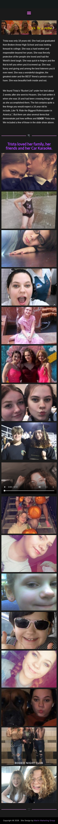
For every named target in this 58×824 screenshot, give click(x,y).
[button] (29, 13)
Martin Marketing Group (44, 820)
